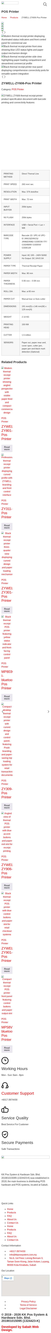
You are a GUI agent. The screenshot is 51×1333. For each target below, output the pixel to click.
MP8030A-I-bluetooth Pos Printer (9, 680)
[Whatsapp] (12, 1195)
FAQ (9, 1216)
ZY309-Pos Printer (6, 793)
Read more (7, 448)
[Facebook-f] (4, 1195)
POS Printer (18, 89)
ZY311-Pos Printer (6, 513)
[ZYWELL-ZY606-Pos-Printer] (25, 23)
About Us (11, 1219)
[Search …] (45, 5)
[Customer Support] (4, 1085)
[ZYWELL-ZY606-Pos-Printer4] (25, 30)
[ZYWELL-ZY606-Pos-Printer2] (25, 25)
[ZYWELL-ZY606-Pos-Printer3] (25, 27)
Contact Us (12, 1223)
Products (14, 17)
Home (4, 17)
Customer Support (17, 1093)
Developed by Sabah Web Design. (20, 1328)
